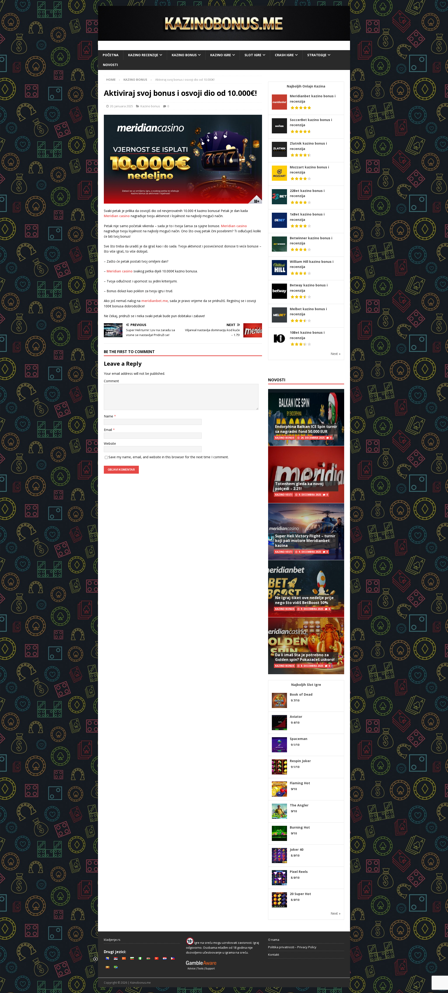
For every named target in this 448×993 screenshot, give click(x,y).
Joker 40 (296, 849)
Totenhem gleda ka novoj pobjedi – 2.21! (299, 486)
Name (109, 416)
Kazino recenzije (143, 55)
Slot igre (253, 55)
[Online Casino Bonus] (224, 38)
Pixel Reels (299, 871)
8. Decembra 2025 (312, 665)
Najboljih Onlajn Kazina (306, 86)
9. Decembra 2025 (310, 494)
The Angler (299, 805)
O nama (273, 939)
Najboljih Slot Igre (306, 684)
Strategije (316, 55)
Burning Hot (300, 827)
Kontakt (273, 954)
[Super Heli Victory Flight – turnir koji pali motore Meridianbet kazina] (306, 531)
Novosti (110, 64)
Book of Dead (301, 694)
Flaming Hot (300, 783)
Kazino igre (220, 55)
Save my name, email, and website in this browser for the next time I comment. (168, 457)
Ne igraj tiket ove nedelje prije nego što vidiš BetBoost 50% (304, 600)
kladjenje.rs (112, 939)
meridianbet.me (154, 301)
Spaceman (298, 738)
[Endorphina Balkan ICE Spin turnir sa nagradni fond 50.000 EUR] (306, 417)
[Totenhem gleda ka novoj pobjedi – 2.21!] (306, 474)
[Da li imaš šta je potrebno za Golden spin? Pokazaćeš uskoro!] (306, 645)
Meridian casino (117, 216)
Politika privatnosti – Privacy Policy (292, 947)
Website (110, 443)
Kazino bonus (184, 55)
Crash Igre (284, 55)
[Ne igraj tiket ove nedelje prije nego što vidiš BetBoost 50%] (306, 588)
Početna (111, 55)
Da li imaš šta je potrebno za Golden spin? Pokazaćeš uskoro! (305, 657)
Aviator (296, 716)
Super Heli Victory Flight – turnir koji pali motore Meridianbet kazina (305, 540)
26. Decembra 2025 (313, 437)
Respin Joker (300, 761)
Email (108, 429)
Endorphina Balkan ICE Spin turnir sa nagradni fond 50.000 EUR (306, 429)
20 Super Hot (300, 894)
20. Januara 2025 (121, 106)
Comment (111, 381)
